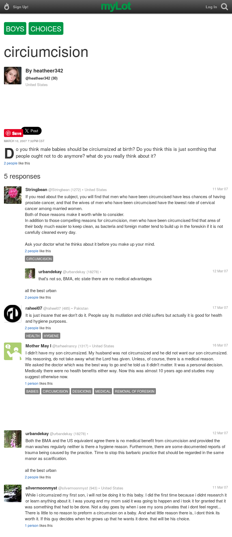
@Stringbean (59, 189)
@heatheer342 (37, 78)
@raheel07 (52, 308)
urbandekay (50, 271)
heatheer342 (48, 70)
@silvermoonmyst (73, 488)
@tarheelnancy (64, 345)
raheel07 (33, 308)
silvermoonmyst (41, 488)
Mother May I (38, 346)
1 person (31, 383)
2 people (11, 163)
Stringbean (36, 189)
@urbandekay (74, 271)
